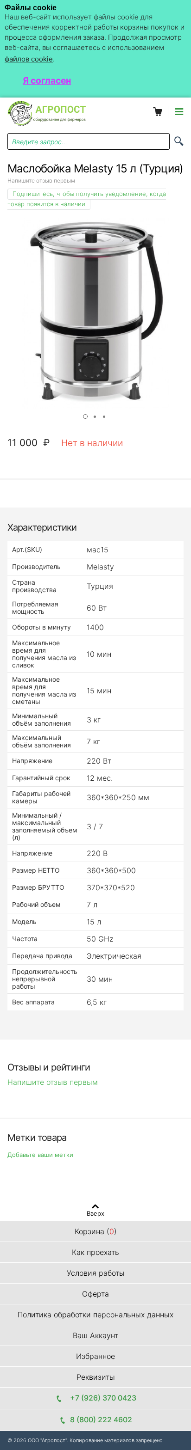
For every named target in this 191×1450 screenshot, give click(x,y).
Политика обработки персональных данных (95, 1314)
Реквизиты (95, 1377)
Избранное (95, 1356)
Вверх (95, 1213)
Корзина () (96, 1231)
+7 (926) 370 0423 (101, 1397)
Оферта (95, 1293)
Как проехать (95, 1252)
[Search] (179, 141)
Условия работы (96, 1273)
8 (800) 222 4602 (101, 1419)
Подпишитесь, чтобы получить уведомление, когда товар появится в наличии (86, 199)
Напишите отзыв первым (41, 180)
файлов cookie (29, 59)
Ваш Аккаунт (95, 1335)
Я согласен (47, 80)
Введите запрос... (39, 142)
